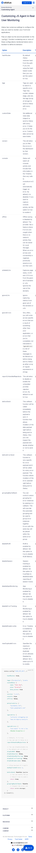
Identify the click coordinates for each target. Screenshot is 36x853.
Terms (30, 836)
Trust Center (18, 839)
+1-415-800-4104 (19, 845)
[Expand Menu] (34, 3)
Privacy (10, 839)
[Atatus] (6, 3)
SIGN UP (26, 2)
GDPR (26, 839)
